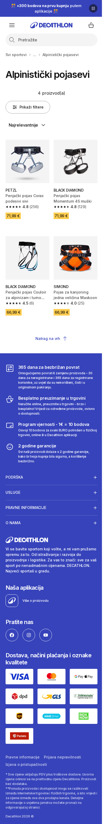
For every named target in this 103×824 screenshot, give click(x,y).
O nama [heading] (13, 519)
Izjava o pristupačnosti (26, 757)
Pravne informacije (23, 750)
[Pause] (93, 8)
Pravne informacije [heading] (26, 503)
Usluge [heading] (13, 488)
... (34, 54)
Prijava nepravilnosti (62, 750)
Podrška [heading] (14, 473)
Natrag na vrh (47, 338)
